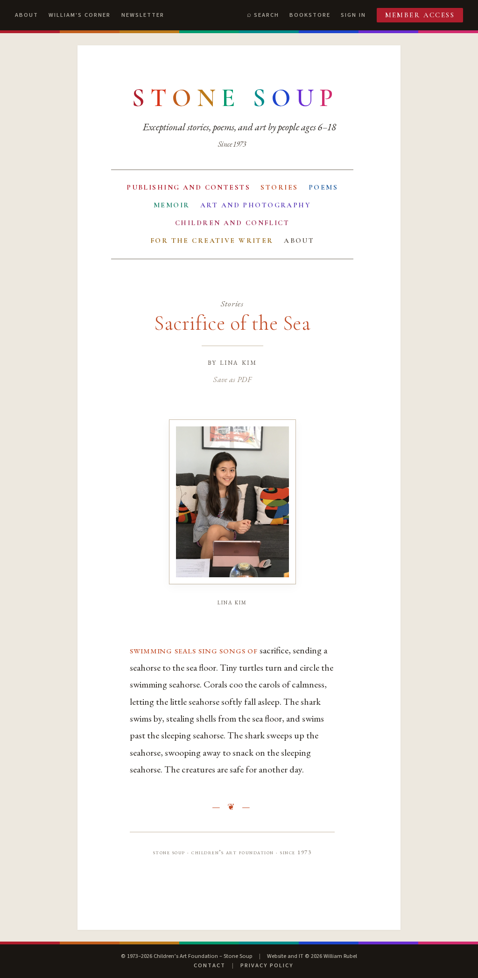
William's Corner (80, 15)
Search (266, 15)
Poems (323, 187)
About (26, 15)
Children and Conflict (232, 223)
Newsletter (142, 15)
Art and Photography (255, 205)
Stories (279, 187)
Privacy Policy (266, 965)
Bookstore (309, 15)
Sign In (353, 15)
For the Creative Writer (212, 240)
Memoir (172, 205)
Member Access (420, 15)
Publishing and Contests (188, 187)
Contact (209, 965)
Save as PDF (232, 379)
